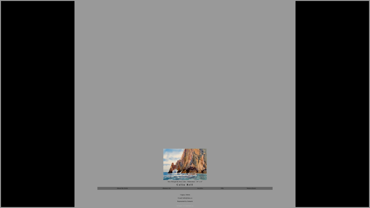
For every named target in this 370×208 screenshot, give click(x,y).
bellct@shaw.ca (187, 198)
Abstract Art (166, 188)
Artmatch (190, 201)
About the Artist (122, 188)
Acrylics (200, 188)
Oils (222, 188)
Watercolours (251, 188)
